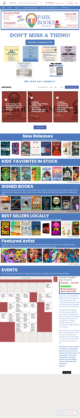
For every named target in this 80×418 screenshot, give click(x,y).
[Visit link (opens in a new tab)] (11, 54)
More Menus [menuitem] (65, 8)
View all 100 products (73, 157)
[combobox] (13, 2)
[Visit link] (56, 70)
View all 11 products (73, 264)
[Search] (41, 3)
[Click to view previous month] (2, 278)
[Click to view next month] (50, 278)
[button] (55, 3)
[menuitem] (3, 7)
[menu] (40, 7)
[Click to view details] (5, 149)
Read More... (62, 366)
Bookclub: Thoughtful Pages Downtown (67, 278)
